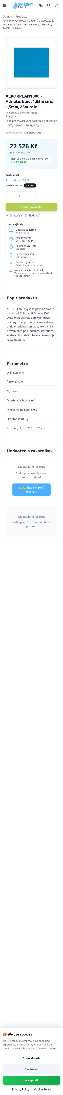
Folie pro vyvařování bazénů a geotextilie (28, 20)
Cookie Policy (42, 1089)
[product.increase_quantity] (31, 196)
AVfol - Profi (15, 125)
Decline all (31, 1069)
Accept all (31, 1080)
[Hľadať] (49, 5)
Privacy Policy (20, 1089)
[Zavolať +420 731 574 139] (40, 5)
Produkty (21, 16)
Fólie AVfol (32, 125)
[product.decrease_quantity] (10, 196)
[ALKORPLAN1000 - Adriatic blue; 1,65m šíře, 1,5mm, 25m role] (31, 63)
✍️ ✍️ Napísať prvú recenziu (31, 489)
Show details (31, 1058)
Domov (7, 16)
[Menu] (4, 5)
